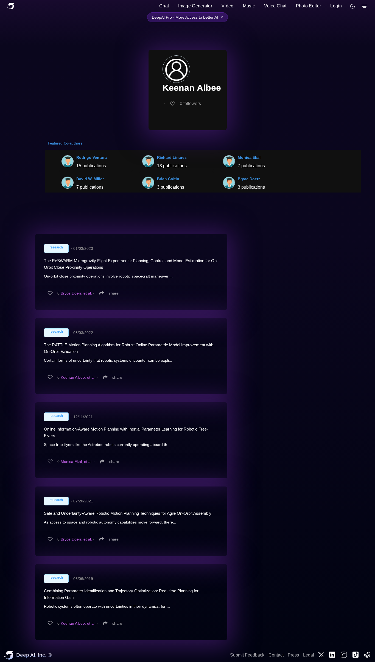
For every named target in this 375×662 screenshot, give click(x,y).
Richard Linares (172, 157)
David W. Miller (90, 179)
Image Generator (195, 6)
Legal (308, 655)
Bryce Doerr (249, 179)
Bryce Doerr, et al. (76, 293)
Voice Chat (275, 6)
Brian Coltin (168, 179)
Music (249, 6)
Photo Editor (308, 6)
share (114, 293)
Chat (164, 6)
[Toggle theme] (352, 6)
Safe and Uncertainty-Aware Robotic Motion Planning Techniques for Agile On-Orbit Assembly (127, 513)
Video (228, 6)
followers (190, 103)
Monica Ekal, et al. (77, 461)
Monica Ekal (249, 157)
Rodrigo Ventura (91, 157)
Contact (276, 655)
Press (293, 655)
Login (336, 6)
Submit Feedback (247, 655)
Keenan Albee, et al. (78, 377)
